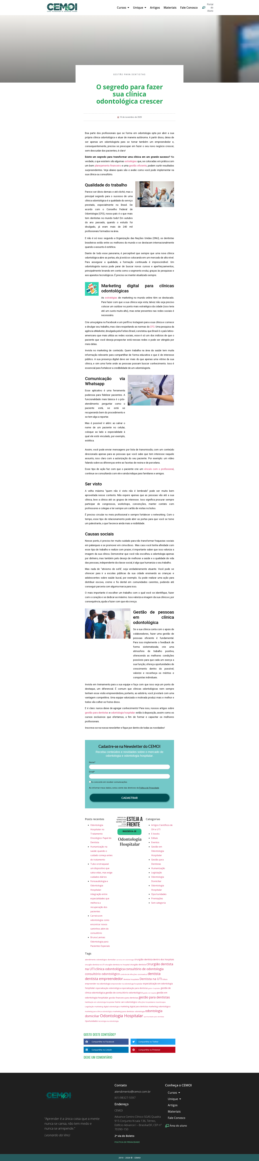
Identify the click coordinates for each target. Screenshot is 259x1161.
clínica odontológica (110, 969)
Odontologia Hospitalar (121, 1015)
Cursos (121, 7)
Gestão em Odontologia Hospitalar (157, 851)
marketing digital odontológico (107, 1006)
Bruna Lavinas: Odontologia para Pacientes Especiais (100, 941)
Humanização (158, 868)
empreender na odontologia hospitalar (126, 984)
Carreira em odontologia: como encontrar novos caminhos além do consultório (99, 924)
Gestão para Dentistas (129, 74)
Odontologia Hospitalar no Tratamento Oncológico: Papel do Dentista (100, 834)
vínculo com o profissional (159, 469)
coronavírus (142, 974)
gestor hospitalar (154, 988)
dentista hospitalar (131, 979)
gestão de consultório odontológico (124, 992)
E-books (155, 833)
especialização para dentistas (134, 988)
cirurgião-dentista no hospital (117, 964)
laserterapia (161, 1002)
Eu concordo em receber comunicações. (109, 782)
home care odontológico (126, 1002)
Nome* (92, 762)
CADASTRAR (129, 797)
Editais (154, 838)
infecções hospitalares (147, 1002)
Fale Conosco (189, 7)
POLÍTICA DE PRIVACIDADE (127, 1142)
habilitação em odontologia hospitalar (100, 1002)
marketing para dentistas (123, 1011)
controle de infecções (128, 974)
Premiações (157, 898)
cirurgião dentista (138, 964)
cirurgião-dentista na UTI (95, 964)
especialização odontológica (108, 988)
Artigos (155, 7)
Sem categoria (158, 902)
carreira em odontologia (125, 960)
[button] (106, 1042)
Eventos (155, 842)
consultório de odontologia (144, 969)
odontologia (140, 1011)
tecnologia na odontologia (108, 1021)
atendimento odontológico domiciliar (100, 959)
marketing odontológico (160, 1006)
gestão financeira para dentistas (123, 997)
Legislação (156, 872)
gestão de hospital (149, 993)
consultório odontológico (102, 974)
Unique (138, 7)
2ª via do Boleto (124, 1136)
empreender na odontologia (97, 983)
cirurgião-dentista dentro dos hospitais (154, 959)
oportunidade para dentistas (154, 1017)
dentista (154, 973)
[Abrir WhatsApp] (252, 1154)
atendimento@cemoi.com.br (133, 1091)
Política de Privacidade (149, 788)
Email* (92, 772)
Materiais (170, 7)
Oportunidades (158, 894)
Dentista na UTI (151, 979)
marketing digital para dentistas (134, 1006)
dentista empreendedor (104, 978)
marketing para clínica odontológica (98, 1011)
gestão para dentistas (154, 997)
